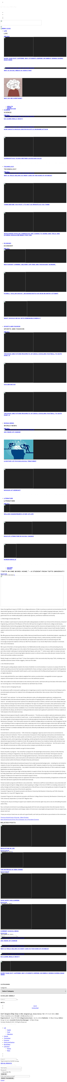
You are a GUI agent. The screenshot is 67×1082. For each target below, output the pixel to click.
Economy (7, 243)
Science (7, 110)
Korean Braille (10, 559)
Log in (35, 1006)
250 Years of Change (12, 432)
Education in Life (8, 848)
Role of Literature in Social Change (19, 536)
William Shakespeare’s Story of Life (19, 514)
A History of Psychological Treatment (20, 461)
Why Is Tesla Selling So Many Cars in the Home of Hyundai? (28, 175)
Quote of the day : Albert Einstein (19, 817)
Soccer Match (10, 384)
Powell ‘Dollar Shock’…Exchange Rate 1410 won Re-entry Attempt (31, 293)
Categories (4, 987)
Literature (8, 498)
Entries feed (35, 1008)
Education (11, 108)
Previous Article (5, 817)
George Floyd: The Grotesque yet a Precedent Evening (23, 819)
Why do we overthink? (13, 98)
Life (5, 31)
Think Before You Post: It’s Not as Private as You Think (27, 204)
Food (8, 1032)
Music (9, 569)
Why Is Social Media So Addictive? (18, 70)
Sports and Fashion (12, 326)
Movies (10, 567)
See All (7, 36)
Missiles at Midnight (12, 490)
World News (9, 423)
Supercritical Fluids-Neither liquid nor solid (23, 158)
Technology (9, 166)
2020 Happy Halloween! (10, 900)
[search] (17, 936)
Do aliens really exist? (13, 119)
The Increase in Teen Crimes (12, 869)
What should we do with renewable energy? (22, 318)
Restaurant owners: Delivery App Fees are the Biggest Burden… (30, 264)
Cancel (2, 1080)
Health (10, 106)
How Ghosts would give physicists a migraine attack (26, 129)
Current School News (10, 931)
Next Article (4, 819)
